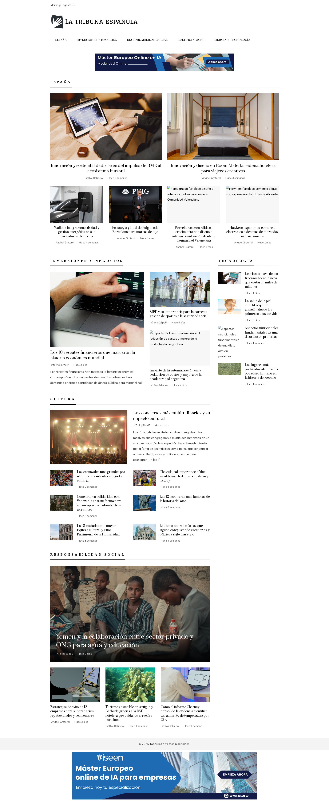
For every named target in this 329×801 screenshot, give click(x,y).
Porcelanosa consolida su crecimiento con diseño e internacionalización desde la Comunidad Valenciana (193, 234)
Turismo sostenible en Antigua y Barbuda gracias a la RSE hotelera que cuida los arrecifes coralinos (129, 713)
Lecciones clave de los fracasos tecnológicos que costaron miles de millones (261, 280)
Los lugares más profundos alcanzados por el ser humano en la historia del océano (261, 371)
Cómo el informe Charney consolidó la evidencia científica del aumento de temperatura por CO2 (185, 713)
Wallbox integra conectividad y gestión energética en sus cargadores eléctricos (76, 232)
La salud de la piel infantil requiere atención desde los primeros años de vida (261, 307)
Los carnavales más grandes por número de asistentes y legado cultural (101, 476)
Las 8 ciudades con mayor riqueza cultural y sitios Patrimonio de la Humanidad (98, 530)
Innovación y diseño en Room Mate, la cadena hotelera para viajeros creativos (223, 168)
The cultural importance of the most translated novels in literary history (184, 476)
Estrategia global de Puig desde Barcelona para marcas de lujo (135, 230)
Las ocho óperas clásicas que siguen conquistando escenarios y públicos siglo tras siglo (185, 530)
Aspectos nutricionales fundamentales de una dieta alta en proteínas (261, 332)
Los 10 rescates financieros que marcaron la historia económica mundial (92, 355)
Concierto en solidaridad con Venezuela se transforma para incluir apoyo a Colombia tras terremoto (99, 503)
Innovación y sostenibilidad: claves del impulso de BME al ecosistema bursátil (106, 168)
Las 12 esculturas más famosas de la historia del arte (185, 499)
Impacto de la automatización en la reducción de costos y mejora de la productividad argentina (175, 374)
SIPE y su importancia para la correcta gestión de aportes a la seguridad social (179, 314)
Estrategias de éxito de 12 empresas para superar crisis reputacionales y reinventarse (72, 711)
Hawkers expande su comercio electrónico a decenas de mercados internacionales (252, 232)
